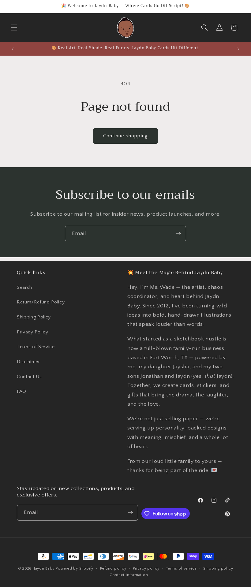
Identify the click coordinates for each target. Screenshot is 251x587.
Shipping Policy (34, 317)
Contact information (129, 575)
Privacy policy (146, 568)
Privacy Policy (32, 332)
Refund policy (113, 568)
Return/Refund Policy (41, 302)
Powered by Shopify (74, 568)
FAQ (21, 391)
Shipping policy (218, 568)
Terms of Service (36, 346)
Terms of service (181, 568)
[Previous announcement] (12, 48)
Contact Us (29, 376)
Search (24, 287)
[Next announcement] (238, 48)
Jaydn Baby (44, 568)
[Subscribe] (178, 234)
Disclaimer (28, 361)
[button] (14, 27)
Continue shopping (125, 136)
